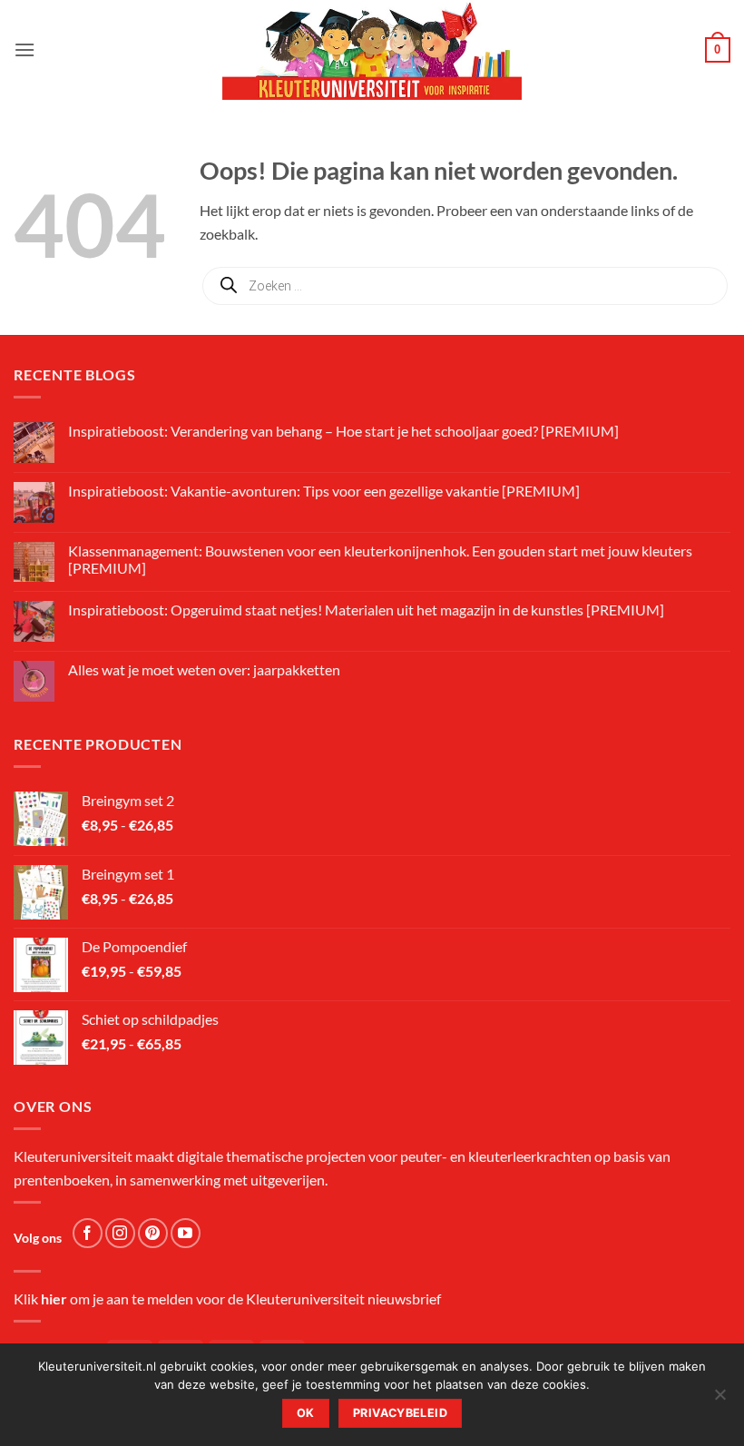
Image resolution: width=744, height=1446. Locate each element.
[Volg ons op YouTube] (186, 1233)
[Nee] (719, 1399)
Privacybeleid (400, 1413)
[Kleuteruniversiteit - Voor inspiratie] (372, 50)
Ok (306, 1413)
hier (54, 1298)
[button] (24, 49)
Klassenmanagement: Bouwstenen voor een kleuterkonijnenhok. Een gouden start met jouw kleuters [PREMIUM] (380, 559)
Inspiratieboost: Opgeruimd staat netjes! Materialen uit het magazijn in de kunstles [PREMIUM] (366, 609)
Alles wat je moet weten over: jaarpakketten (204, 669)
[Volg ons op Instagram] (120, 1233)
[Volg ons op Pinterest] (153, 1233)
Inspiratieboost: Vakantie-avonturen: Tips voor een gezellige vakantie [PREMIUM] (324, 490)
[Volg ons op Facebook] (88, 1233)
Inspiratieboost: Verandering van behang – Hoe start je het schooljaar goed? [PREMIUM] (343, 430)
